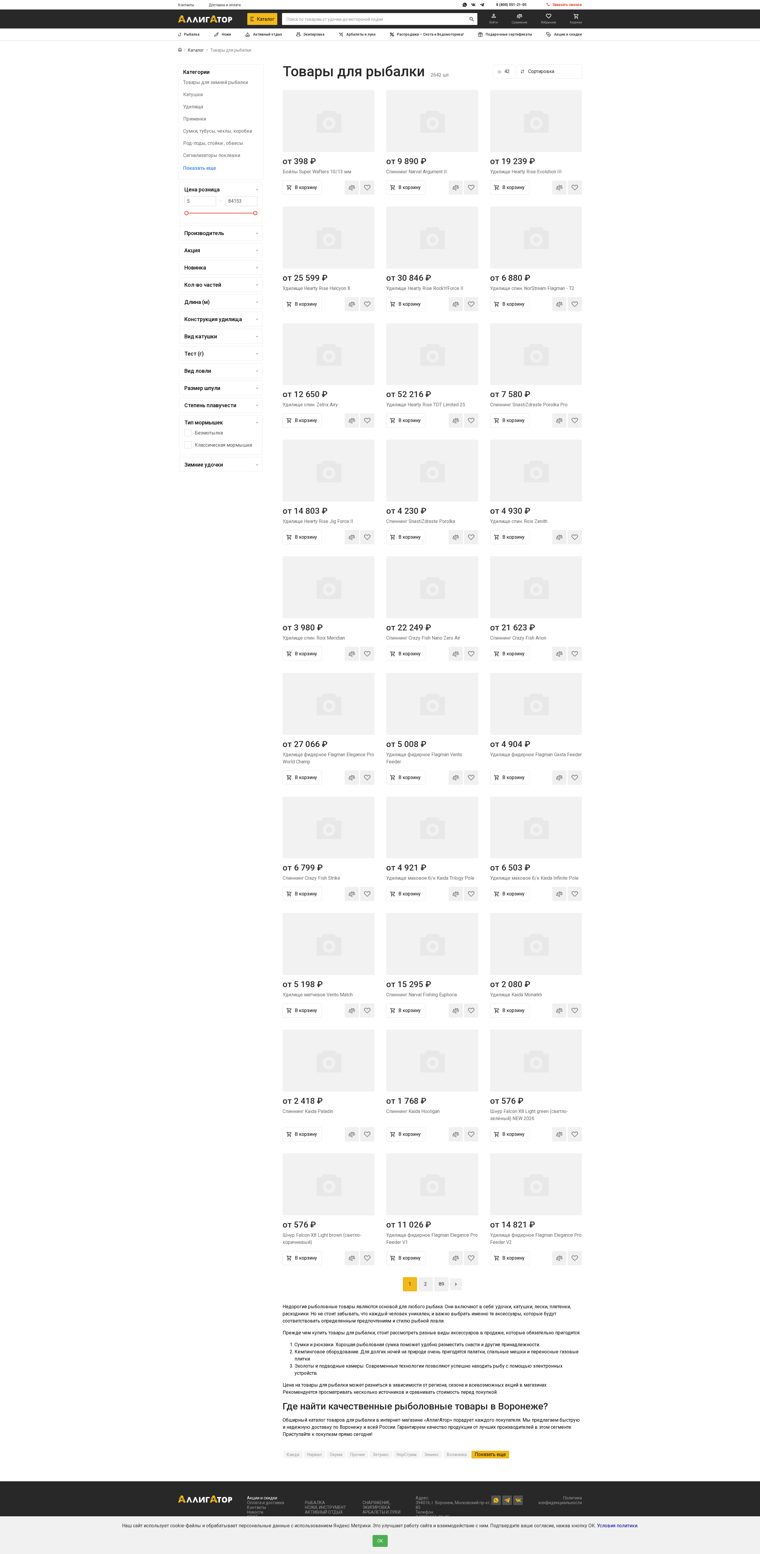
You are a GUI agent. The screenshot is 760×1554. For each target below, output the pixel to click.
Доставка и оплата (225, 5)
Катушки (193, 94)
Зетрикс (381, 1454)
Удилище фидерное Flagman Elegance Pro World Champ (328, 758)
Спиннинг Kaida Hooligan (413, 1111)
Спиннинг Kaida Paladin (308, 1111)
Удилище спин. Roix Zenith (518, 521)
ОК (380, 1541)
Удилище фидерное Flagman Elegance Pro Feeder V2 (536, 1238)
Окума (336, 1454)
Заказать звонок (567, 5)
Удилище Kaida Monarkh (516, 995)
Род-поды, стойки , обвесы (213, 143)
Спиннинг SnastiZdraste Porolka (420, 521)
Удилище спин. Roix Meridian (314, 638)
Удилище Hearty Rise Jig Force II (318, 521)
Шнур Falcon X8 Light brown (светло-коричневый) (322, 1238)
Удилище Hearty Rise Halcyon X (316, 288)
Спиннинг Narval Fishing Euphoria (421, 995)
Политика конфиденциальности (560, 1500)
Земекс (432, 1454)
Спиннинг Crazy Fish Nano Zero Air (423, 638)
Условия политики (617, 1525)
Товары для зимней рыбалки (215, 82)
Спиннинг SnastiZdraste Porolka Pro (529, 404)
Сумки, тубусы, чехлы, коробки (217, 131)
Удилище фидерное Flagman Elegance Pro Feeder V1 (432, 1238)
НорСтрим (407, 1454)
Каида (293, 1454)
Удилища (193, 106)
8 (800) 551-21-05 (511, 5)
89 (441, 1284)
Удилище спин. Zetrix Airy (310, 404)
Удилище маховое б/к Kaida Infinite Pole (534, 878)
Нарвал (314, 1454)
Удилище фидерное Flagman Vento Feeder (424, 758)
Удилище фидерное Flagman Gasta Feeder (536, 754)
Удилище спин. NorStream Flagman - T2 (532, 288)
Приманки (194, 119)
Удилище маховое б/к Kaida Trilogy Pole (430, 878)
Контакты (186, 5)
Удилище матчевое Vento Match (318, 995)
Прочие (357, 1454)
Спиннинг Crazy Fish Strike (311, 878)
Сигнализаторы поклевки (211, 155)
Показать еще (199, 168)
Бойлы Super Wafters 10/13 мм (317, 172)
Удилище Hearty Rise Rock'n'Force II (424, 288)
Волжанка (457, 1454)
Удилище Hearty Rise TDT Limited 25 (425, 404)
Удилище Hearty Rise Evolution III (526, 172)
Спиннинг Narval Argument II (416, 172)
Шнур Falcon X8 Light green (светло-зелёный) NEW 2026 (529, 1115)
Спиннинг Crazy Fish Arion (518, 638)
